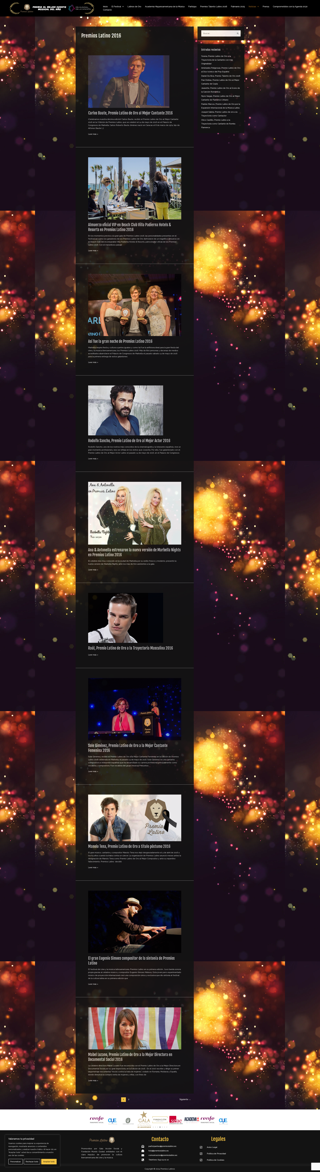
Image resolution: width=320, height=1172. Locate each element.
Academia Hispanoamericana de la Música (164, 6)
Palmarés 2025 (238, 6)
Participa (192, 6)
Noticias (252, 6)
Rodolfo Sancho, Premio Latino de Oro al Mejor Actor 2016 (129, 440)
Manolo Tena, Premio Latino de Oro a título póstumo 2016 (129, 846)
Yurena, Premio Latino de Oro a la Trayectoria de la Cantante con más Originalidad (217, 60)
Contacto (107, 10)
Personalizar (15, 1162)
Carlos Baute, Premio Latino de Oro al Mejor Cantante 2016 (130, 113)
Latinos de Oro (134, 6)
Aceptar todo (49, 1162)
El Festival (116, 6)
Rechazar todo (32, 1162)
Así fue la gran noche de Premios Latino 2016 (120, 341)
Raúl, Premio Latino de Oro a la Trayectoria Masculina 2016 (130, 648)
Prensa (266, 6)
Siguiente (185, 1099)
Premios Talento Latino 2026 (213, 6)
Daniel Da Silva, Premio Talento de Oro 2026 (220, 76)
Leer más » (93, 134)
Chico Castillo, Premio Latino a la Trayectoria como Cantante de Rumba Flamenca (218, 124)
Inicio (105, 6)
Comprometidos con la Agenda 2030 (290, 6)
